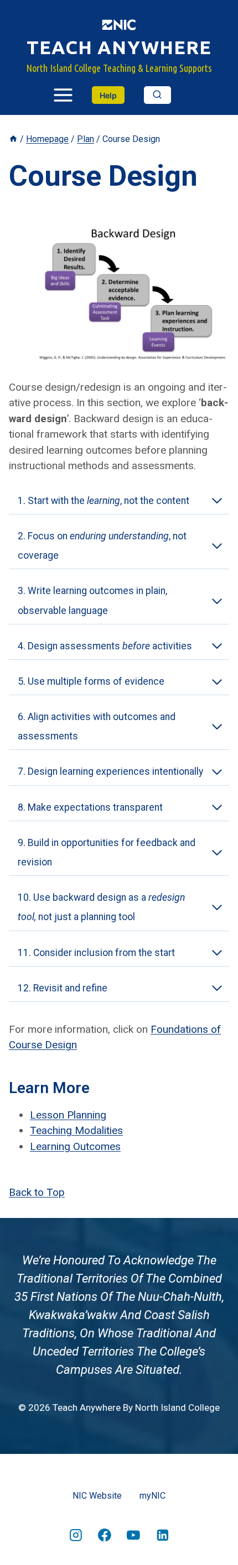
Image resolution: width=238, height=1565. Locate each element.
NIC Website (97, 1495)
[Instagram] (76, 1535)
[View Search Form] (157, 95)
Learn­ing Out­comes (75, 1146)
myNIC (152, 1495)
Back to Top (37, 1192)
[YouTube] (133, 1535)
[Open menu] (49, 95)
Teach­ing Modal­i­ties (76, 1130)
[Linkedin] (162, 1535)
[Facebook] (104, 1535)
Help (108, 95)
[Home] (13, 139)
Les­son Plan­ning (68, 1115)
